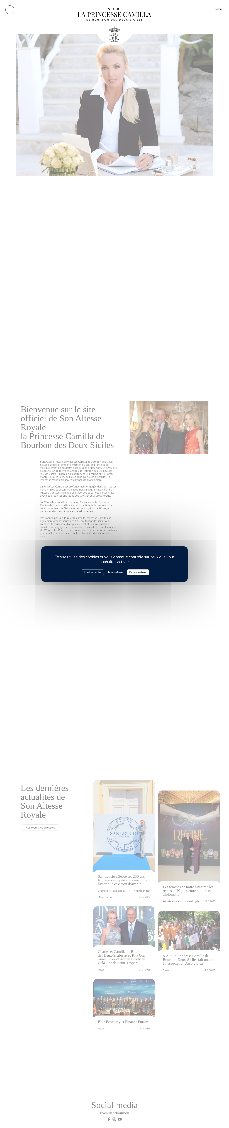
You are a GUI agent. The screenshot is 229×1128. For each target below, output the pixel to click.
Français (218, 9)
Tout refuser (116, 572)
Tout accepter (93, 572)
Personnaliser (138, 572)
